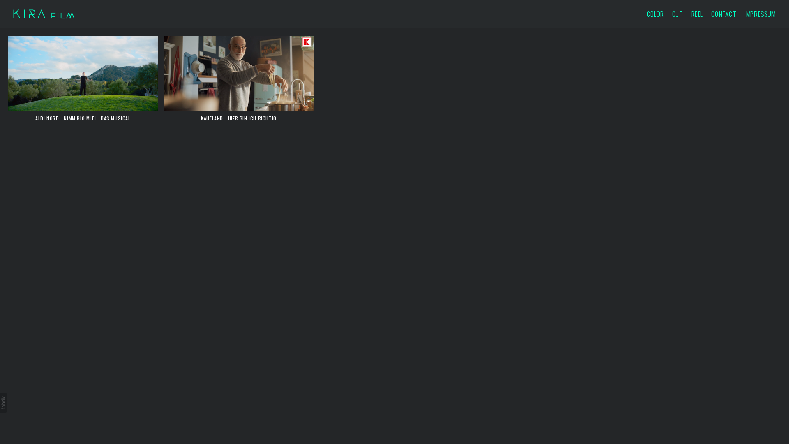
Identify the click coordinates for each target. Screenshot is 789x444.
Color (655, 14)
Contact (723, 14)
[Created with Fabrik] (3, 403)
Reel (697, 14)
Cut (677, 14)
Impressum (760, 14)
